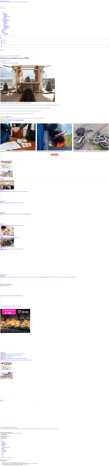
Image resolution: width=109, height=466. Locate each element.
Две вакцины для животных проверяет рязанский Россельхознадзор (10, 237)
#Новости (1, 190)
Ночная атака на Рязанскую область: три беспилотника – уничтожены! (10, 355)
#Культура (3, 442)
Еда (4, 24)
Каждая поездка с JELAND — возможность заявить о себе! (8, 427)
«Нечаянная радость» (8, 116)
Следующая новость (54, 154)
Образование (6, 23)
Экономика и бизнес (7, 27)
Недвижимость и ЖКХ (7, 16)
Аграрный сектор (6, 26)
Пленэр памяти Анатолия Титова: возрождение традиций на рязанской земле (11, 295)
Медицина (5, 22)
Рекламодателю (6, 34)
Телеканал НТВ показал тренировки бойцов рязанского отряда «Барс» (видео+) (12, 202)
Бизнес (5, 17)
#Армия (1, 248)
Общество (5, 13)
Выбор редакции (6, 20)
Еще (5, 276)
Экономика (5, 15)
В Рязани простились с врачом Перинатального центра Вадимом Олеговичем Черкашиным (13, 358)
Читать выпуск (2, 275)
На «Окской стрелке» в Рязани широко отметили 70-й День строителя (10, 306)
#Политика (3, 443)
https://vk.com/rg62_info (18, 120)
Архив (6, 249)
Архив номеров (6, 33)
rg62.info (24, 463)
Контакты (3, 452)
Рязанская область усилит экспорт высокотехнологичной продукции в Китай (11, 225)
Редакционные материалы (6, 19)
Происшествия (6, 14)
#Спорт (3, 445)
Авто (3, 31)
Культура (5, 18)
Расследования (6, 25)
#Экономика (4, 446)
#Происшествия (4, 444)
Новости (3, 12)
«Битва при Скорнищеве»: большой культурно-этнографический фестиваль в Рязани (12, 353)
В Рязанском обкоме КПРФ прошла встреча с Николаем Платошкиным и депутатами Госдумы (14, 1)
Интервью (3, 29)
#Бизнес (3, 441)
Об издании (3, 32)
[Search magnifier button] (1, 37)
